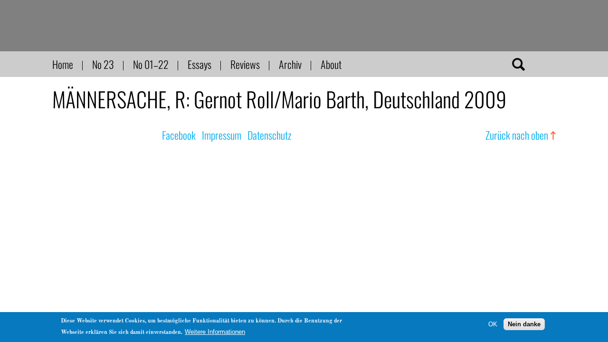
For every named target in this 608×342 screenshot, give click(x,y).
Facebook (179, 134)
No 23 (103, 64)
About (331, 64)
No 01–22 (151, 64)
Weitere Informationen (215, 331)
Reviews (245, 64)
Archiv (290, 64)
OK (492, 324)
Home (62, 64)
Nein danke (524, 324)
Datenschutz (269, 134)
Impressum (221, 134)
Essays (199, 64)
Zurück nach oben (516, 134)
